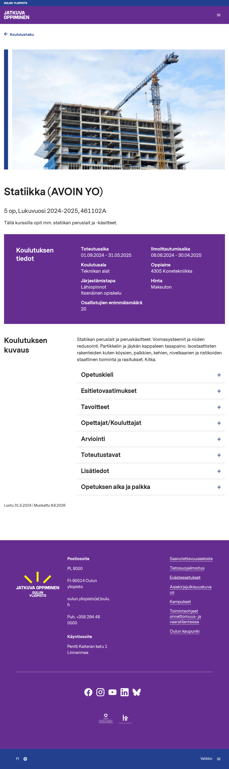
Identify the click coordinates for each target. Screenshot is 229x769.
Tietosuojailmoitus (187, 568)
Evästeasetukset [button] (185, 577)
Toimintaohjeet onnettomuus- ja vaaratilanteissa (185, 616)
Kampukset (180, 602)
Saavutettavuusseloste (191, 559)
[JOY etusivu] (39, 611)
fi (24, 762)
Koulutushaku (22, 34)
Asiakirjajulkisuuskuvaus (191, 589)
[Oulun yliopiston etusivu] (114, 3)
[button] (218, 15)
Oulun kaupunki (184, 631)
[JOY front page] (108, 15)
